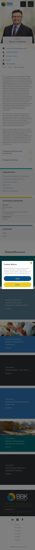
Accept (18, 278)
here (27, 273)
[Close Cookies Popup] (31, 263)
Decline (17, 284)
